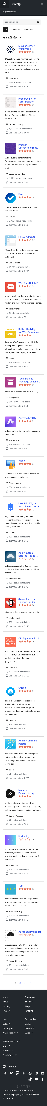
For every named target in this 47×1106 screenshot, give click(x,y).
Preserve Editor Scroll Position (27, 100)
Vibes (21, 460)
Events (28, 1024)
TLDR (21, 885)
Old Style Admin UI (28, 638)
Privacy (6, 1011)
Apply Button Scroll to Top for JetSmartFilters (27, 554)
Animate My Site (27, 418)
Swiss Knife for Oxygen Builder (26, 600)
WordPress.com (11, 1041)
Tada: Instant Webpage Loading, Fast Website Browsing (28, 380)
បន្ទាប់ (31, 982)
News (5, 1001)
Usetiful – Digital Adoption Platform (28, 505)
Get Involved (31, 1019)
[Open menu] (43, 4)
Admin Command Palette (27, 742)
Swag (29, 1033)
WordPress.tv (10, 1033)
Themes (29, 1001)
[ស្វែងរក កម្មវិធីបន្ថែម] (38, 22)
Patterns (29, 1011)
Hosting (6, 1006)
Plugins (28, 1006)
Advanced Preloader (29, 931)
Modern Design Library (26, 791)
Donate (30, 1028)
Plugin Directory (9, 12)
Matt (6, 1046)
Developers (8, 1028)
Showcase (30, 997)
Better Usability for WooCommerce (29, 330)
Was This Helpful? (28, 283)
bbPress (8, 1050)
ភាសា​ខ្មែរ (12, 1066)
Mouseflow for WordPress (26, 47)
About (5, 997)
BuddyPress (10, 1055)
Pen (20, 194)
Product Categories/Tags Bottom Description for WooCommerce (27, 146)
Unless (22, 687)
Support (6, 1024)
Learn (5, 1019)
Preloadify (24, 836)
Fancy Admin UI (26, 237)
